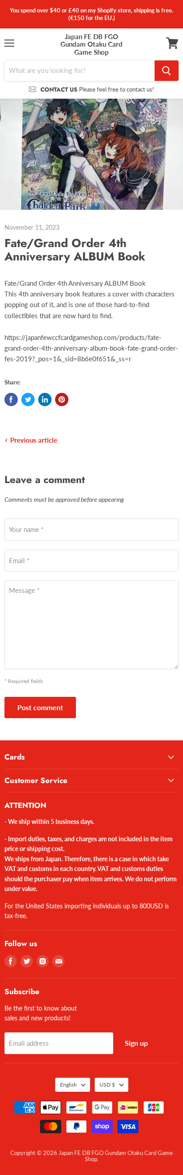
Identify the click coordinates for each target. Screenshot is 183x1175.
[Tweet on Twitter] (28, 399)
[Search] (167, 70)
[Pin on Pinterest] (61, 399)
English (68, 1084)
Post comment (40, 707)
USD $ (107, 1084)
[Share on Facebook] (11, 399)
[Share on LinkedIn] (45, 399)
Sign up (136, 1043)
